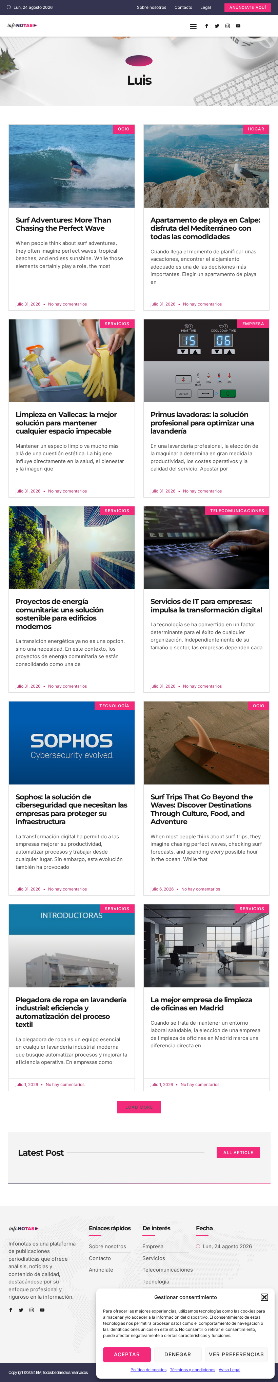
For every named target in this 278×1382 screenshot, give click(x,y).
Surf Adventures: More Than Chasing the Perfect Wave (63, 224)
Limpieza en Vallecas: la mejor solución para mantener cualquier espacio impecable (66, 422)
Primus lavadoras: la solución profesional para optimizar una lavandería (202, 422)
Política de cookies (148, 1369)
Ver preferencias (236, 1354)
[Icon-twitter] (217, 26)
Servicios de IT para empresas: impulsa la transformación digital (206, 605)
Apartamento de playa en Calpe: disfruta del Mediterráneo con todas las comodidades (205, 228)
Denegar (177, 1354)
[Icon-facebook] (206, 26)
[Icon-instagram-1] (227, 26)
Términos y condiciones (192, 1369)
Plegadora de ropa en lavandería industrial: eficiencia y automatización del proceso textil (71, 1012)
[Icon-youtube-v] (238, 26)
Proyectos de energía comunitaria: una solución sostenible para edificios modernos (60, 614)
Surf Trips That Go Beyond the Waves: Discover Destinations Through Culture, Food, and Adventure (202, 809)
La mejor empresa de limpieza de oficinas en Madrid (201, 1004)
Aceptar (127, 1354)
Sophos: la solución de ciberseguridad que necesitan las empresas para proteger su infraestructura (71, 809)
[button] (264, 1297)
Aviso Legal (229, 1369)
